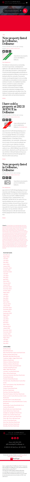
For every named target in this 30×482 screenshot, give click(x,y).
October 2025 (6, 270)
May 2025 (5, 277)
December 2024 (7, 286)
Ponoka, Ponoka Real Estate (10, 388)
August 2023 (6, 315)
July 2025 (5, 273)
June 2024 (5, 296)
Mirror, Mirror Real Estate (23, 231)
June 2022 (5, 341)
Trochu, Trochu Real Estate (18, 245)
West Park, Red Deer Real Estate (11, 422)
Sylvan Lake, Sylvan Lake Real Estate (20, 244)
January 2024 (6, 305)
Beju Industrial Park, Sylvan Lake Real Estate (14, 352)
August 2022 (6, 337)
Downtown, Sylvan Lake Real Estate (8, 230)
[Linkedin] (15, 438)
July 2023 (5, 317)
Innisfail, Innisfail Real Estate (19, 230)
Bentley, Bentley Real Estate (14, 226)
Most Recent (6, 255)
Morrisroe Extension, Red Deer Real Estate (14, 375)
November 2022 (7, 332)
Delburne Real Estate (23, 227)
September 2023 (7, 313)
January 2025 (6, 285)
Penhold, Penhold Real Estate (10, 379)
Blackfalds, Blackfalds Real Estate (11, 356)
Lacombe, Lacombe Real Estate (13, 231)
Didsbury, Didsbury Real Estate (18, 229)
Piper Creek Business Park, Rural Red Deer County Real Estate (12, 235)
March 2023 (6, 324)
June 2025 (5, 275)
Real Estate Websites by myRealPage (15, 456)
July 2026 (5, 258)
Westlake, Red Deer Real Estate (15, 246)
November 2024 (7, 288)
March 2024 (6, 302)
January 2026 (6, 266)
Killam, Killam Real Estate (9, 369)
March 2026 (6, 264)
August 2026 (6, 256)
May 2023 (5, 320)
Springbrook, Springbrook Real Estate (12, 412)
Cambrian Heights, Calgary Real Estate (12, 227)
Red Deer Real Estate (12, 236)
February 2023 (7, 326)
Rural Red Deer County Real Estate (18, 239)
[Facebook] (12, 438)
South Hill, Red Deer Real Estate (11, 411)
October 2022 (6, 334)
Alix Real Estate (9, 225)
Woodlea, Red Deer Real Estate (11, 426)
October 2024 (6, 290)
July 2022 (5, 339)
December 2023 (7, 307)
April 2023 (5, 322)
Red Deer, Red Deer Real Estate (21, 236)
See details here (6, 62)
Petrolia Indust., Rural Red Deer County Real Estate (17, 234)
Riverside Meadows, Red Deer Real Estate (13, 394)
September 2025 (7, 271)
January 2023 (6, 328)
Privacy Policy (23, 455)
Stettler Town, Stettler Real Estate (8, 244)
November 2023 (7, 309)
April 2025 (5, 279)
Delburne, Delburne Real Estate (13, 48)
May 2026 (5, 262)
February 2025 (7, 283)
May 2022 (5, 343)
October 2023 (6, 311)
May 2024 (5, 298)
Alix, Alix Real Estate (16, 225)
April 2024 (5, 300)
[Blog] (18, 438)
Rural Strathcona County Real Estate (21, 241)
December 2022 (7, 330)
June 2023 (5, 318)
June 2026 (5, 260)
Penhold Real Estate (8, 377)
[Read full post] (7, 56)
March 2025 (6, 281)
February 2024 (7, 303)
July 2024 (5, 294)
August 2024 (6, 292)
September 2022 (7, 335)
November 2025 (7, 268)
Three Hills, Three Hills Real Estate (8, 245)
